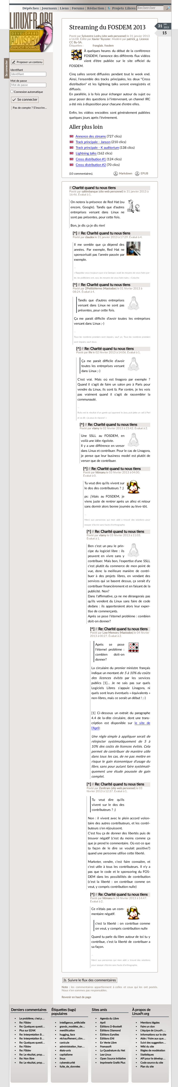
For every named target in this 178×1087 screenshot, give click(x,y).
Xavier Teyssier (101, 39)
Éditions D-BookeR (111, 1026)
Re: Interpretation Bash (32, 1034)
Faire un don (147, 1026)
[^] (75, 233)
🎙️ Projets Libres (121, 8)
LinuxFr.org (31, 30)
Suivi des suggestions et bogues (158, 1042)
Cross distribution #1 (91, 159)
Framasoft (105, 1046)
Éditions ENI (107, 1038)
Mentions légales (150, 1022)
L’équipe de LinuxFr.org (153, 1030)
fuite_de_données (70, 1066)
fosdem (109, 45)
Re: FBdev (25, 1022)
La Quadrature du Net (112, 1050)
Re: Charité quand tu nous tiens (105, 233)
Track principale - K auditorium (97, 147)
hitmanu (100, 472)
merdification (67, 1030)
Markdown (125, 173)
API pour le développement (155, 1058)
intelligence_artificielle (72, 1022)
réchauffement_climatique (75, 1038)
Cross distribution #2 (91, 165)
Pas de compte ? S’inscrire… (30, 108)
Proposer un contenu (29, 62)
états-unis (65, 1050)
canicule (64, 1042)
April (102, 1022)
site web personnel (114, 36)
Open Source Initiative (113, 1058)
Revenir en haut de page (76, 997)
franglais (98, 45)
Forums (78, 8)
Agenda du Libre (109, 1018)
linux (62, 1058)
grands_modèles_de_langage (76, 1026)
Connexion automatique (28, 92)
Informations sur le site (153, 1034)
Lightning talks (86, 153)
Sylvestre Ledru (91, 36)
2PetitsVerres (93, 288)
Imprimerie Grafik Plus (112, 1062)
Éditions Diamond (110, 1030)
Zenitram (104, 788)
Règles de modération (152, 1050)
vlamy (95, 428)
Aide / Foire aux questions (155, 1038)
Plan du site (147, 1066)
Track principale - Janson (93, 142)
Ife (90, 352)
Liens (64, 8)
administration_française (74, 1046)
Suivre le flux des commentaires (92, 980)
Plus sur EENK (27, 1030)
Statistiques (147, 1054)
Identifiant (16, 70)
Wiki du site (147, 1046)
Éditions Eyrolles (109, 1034)
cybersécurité (67, 1062)
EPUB (144, 173)
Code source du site (151, 1062)
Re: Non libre (26, 1058)
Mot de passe (18, 81)
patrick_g (132, 39)
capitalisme (66, 1054)
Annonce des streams (91, 136)
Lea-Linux (105, 1054)
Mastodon (110, 288)
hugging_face (67, 1034)
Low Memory (110, 632)
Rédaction (95, 8)
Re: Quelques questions (32, 1026)
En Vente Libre (108, 1042)
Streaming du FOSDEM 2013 (107, 27)
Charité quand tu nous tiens (94, 188)
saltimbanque (90, 191)
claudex (89, 237)
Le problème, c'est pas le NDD (36, 1018)
